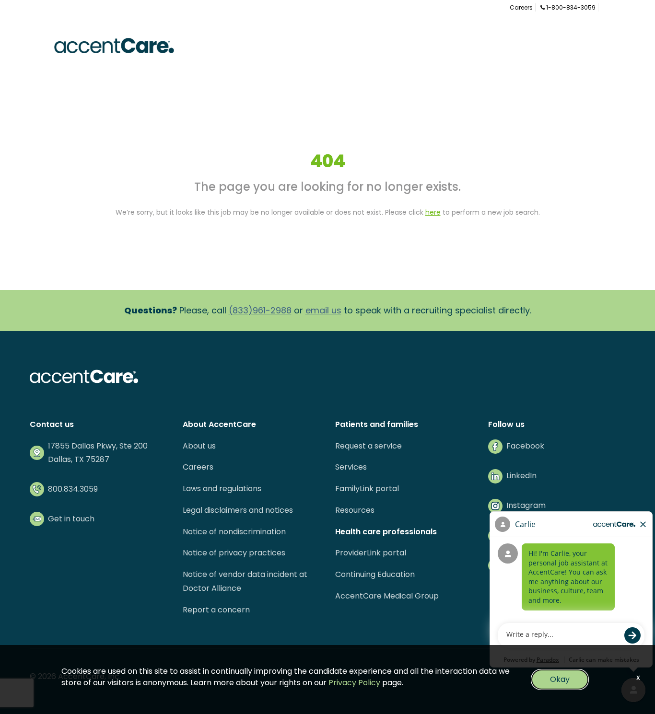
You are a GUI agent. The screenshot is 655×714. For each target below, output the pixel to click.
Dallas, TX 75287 (78, 459)
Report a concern (216, 609)
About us (199, 445)
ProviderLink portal (370, 552)
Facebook (525, 445)
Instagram (526, 505)
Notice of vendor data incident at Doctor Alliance (245, 581)
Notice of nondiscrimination (234, 531)
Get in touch (71, 518)
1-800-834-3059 (570, 7)
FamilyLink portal (367, 488)
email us (323, 310)
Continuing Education (375, 574)
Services (351, 466)
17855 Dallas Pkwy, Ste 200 (98, 445)
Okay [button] (560, 679)
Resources (354, 510)
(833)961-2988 (260, 310)
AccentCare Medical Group (387, 595)
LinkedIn (521, 475)
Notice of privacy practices (234, 552)
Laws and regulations (222, 488)
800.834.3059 (73, 489)
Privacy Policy (354, 682)
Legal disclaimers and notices (238, 510)
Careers (521, 7)
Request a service (368, 445)
